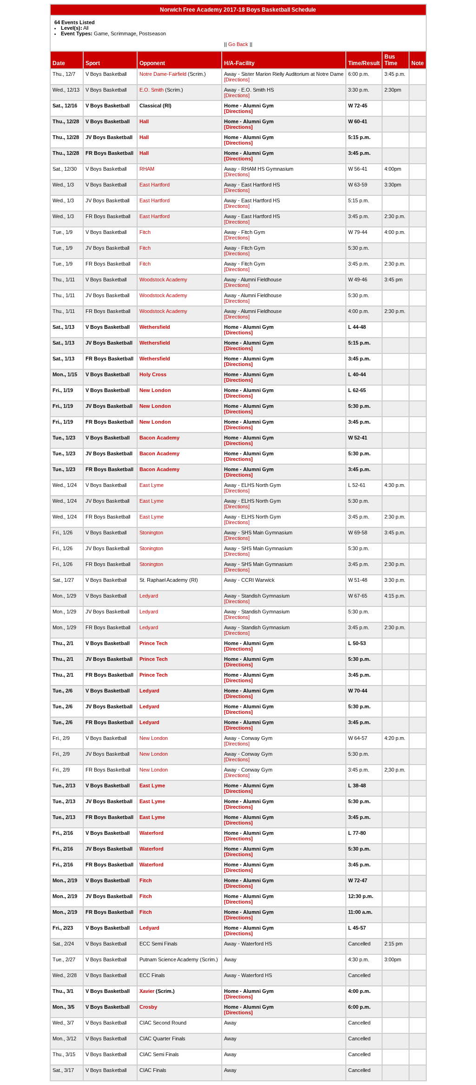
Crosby (148, 1007)
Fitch (145, 232)
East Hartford (154, 184)
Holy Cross (152, 374)
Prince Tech (153, 643)
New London (155, 390)
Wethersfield (154, 327)
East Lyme (151, 485)
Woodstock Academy (163, 279)
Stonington (151, 532)
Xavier (146, 991)
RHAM (146, 169)
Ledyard (148, 596)
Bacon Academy (159, 437)
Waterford (151, 833)
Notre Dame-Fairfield (162, 74)
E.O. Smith (151, 90)
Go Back (238, 44)
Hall (144, 121)
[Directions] (237, 79)
